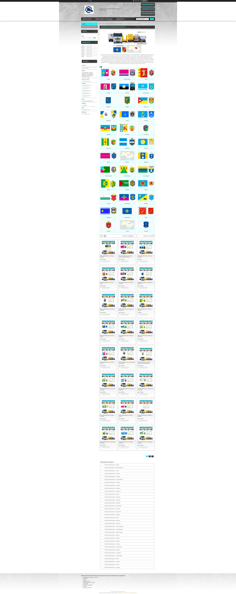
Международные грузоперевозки (104, 19)
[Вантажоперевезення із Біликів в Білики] (108, 353)
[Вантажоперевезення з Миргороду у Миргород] (108, 433)
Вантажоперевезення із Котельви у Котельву (107, 389)
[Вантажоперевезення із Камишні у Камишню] (127, 433)
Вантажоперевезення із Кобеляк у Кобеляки (145, 336)
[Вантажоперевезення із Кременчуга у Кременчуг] (127, 380)
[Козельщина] (146, 128)
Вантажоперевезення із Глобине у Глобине (126, 283)
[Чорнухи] (108, 225)
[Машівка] (127, 155)
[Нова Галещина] (108, 169)
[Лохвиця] (146, 142)
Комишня (146, 120)
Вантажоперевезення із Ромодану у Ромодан (145, 442)
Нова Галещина (108, 175)
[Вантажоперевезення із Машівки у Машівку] (146, 406)
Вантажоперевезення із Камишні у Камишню (126, 442)
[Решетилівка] (127, 197)
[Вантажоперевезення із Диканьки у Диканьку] (127, 300)
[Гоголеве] (127, 86)
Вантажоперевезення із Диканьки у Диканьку (126, 310)
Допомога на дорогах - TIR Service (89, 26)
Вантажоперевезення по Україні (116, 23)
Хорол (146, 217)
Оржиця (127, 189)
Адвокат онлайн (120, 19)
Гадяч (146, 79)
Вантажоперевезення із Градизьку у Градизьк (145, 283)
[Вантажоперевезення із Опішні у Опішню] (146, 300)
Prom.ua (123, 591)
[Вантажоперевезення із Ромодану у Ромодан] (146, 433)
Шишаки (146, 231)
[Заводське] (108, 114)
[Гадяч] (146, 72)
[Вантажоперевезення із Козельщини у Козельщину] (127, 353)
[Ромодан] (146, 197)
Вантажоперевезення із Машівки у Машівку (145, 416)
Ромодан (146, 203)
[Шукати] (152, 19)
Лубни (108, 162)
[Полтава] (108, 197)
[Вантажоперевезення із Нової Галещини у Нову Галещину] (146, 353)
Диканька (146, 106)
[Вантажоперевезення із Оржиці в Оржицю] (108, 247)
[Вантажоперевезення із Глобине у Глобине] (127, 274)
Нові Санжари (146, 175)
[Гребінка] (127, 100)
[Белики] (108, 72)
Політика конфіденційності (132, 592)
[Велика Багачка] (127, 72)
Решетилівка (127, 203)
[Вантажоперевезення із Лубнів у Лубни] (127, 406)
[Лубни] (108, 155)
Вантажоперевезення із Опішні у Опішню (144, 310)
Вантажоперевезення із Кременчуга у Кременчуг (127, 389)
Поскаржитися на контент (122, 592)
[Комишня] (146, 114)
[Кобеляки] (127, 128)
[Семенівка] (108, 211)
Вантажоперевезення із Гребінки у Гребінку (107, 310)
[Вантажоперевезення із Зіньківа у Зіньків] (108, 327)
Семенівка (108, 217)
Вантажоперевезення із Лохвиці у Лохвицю (107, 416)
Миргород (146, 162)
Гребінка (127, 106)
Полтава (108, 203)
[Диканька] (146, 100)
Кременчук (127, 148)
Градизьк (108, 106)
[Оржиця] (127, 183)
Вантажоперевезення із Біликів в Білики (107, 363)
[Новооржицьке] (127, 169)
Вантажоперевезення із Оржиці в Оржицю (107, 256)
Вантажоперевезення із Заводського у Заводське (146, 389)
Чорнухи (108, 231)
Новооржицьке (127, 175)
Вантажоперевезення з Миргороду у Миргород (107, 442)
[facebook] (100, 67)
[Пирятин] (146, 183)
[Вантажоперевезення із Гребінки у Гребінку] (108, 300)
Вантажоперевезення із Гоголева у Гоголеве (145, 256)
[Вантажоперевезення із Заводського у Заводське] (146, 380)
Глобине (108, 92)
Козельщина (146, 134)
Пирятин (146, 189)
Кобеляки (127, 134)
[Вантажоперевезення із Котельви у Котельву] (108, 380)
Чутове (127, 231)
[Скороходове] (127, 211)
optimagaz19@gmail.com (88, 101)
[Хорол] (146, 211)
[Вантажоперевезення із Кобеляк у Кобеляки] (146, 327)
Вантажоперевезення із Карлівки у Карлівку (126, 336)
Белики (108, 79)
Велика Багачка (127, 79)
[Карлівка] (108, 128)
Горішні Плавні (146, 92)
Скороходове (127, 217)
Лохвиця (146, 148)
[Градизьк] (108, 100)
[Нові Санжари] (146, 169)
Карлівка (108, 134)
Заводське (108, 120)
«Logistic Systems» (87, 19)
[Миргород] (146, 155)
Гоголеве (127, 92)
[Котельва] (108, 142)
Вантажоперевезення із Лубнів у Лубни (126, 416)
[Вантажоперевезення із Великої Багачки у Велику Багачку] (127, 247)
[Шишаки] (146, 225)
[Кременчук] (127, 142)
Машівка (127, 162)
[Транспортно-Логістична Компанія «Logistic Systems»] (89, 9)
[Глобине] (108, 86)
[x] (101, 67)
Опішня (108, 189)
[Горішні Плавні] (146, 86)
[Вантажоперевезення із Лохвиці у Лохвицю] (108, 406)
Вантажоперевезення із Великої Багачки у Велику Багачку (125, 256)
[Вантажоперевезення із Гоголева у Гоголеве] (146, 247)
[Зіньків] (127, 114)
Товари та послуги (105, 23)
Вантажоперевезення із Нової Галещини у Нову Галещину (144, 363)
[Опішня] (108, 183)
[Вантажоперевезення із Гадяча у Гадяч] (108, 274)
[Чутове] (127, 225)
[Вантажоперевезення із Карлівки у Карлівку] (127, 327)
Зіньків (127, 120)
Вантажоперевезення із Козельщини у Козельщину (127, 363)
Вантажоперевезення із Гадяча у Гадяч (107, 283)
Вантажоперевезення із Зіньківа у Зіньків (107, 336)
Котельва (108, 148)
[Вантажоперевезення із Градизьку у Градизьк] (146, 274)
